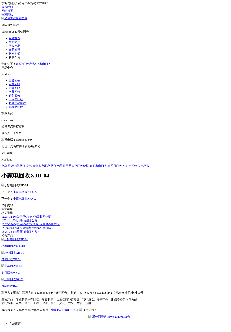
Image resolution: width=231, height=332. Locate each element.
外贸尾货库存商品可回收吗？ (27, 227)
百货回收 (14, 80)
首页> (19, 63)
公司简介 (14, 42)
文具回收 (14, 91)
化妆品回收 (16, 106)
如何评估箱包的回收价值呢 (26, 216)
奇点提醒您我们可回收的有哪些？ (30, 224)
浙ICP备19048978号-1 (64, 309)
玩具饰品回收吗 (19, 220)
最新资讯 (14, 49)
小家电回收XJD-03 (25, 198)
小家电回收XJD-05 (25, 191)
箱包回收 (14, 95)
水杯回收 (14, 84)
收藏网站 (7, 14)
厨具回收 (14, 88)
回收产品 (14, 45)
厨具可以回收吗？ (20, 231)
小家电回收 (43, 63)
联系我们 (7, 6)
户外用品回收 (17, 103)
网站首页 (7, 10)
